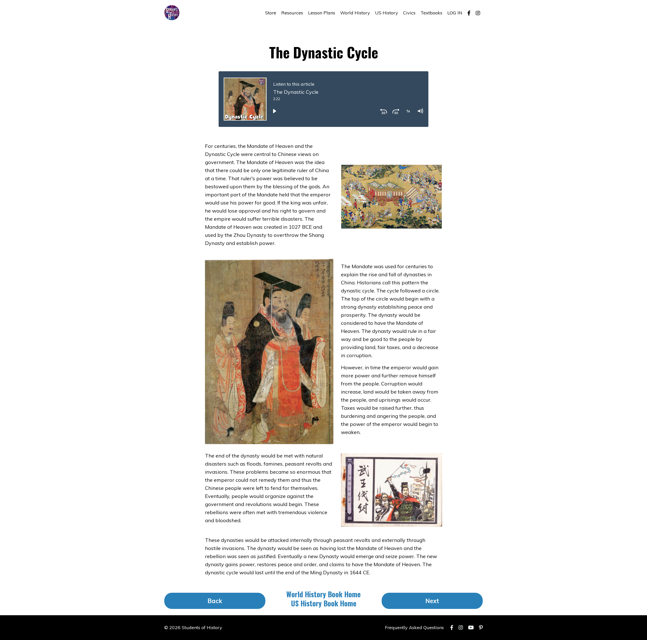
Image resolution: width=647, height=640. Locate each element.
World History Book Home (323, 594)
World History (355, 13)
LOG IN (454, 13)
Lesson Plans (321, 13)
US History (386, 13)
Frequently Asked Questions (414, 627)
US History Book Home (323, 603)
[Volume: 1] (420, 111)
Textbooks (431, 13)
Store (270, 13)
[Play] (274, 111)
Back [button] (214, 601)
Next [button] (432, 601)
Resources (292, 13)
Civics (409, 13)
